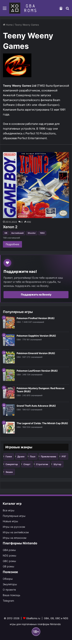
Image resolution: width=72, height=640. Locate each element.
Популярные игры (14, 515)
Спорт (26, 464)
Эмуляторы (10, 584)
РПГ (64, 456)
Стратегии (42, 464)
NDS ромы (9, 555)
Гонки (9, 456)
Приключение (48, 456)
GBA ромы (9, 550)
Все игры (8, 510)
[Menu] (4, 9)
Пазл (32, 456)
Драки (20, 456)
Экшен (9, 472)
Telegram (8, 600)
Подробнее (12, 244)
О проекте (9, 589)
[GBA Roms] (23, 8)
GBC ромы (9, 561)
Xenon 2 (10, 227)
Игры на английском (16, 532)
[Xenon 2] (36, 185)
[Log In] (61, 9)
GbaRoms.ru (33, 618)
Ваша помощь (11, 595)
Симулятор (12, 464)
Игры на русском (14, 526)
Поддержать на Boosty (36, 294)
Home (9, 24)
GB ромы (8, 566)
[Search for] (67, 9)
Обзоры (8, 578)
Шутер (57, 464)
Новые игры (10, 521)
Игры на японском (14, 537)
